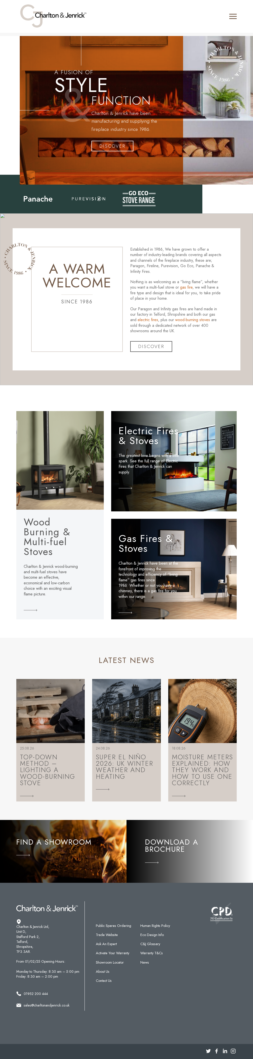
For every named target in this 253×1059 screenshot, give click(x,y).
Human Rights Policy (155, 925)
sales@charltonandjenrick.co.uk (46, 1005)
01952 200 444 (36, 993)
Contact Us (104, 980)
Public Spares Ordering (113, 925)
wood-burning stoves (192, 320)
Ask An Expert (106, 943)
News (144, 962)
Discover (112, 145)
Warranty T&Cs (151, 953)
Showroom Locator (110, 962)
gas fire (186, 287)
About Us (102, 971)
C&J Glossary (150, 943)
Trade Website (107, 934)
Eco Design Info (152, 934)
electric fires (148, 320)
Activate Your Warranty (112, 953)
